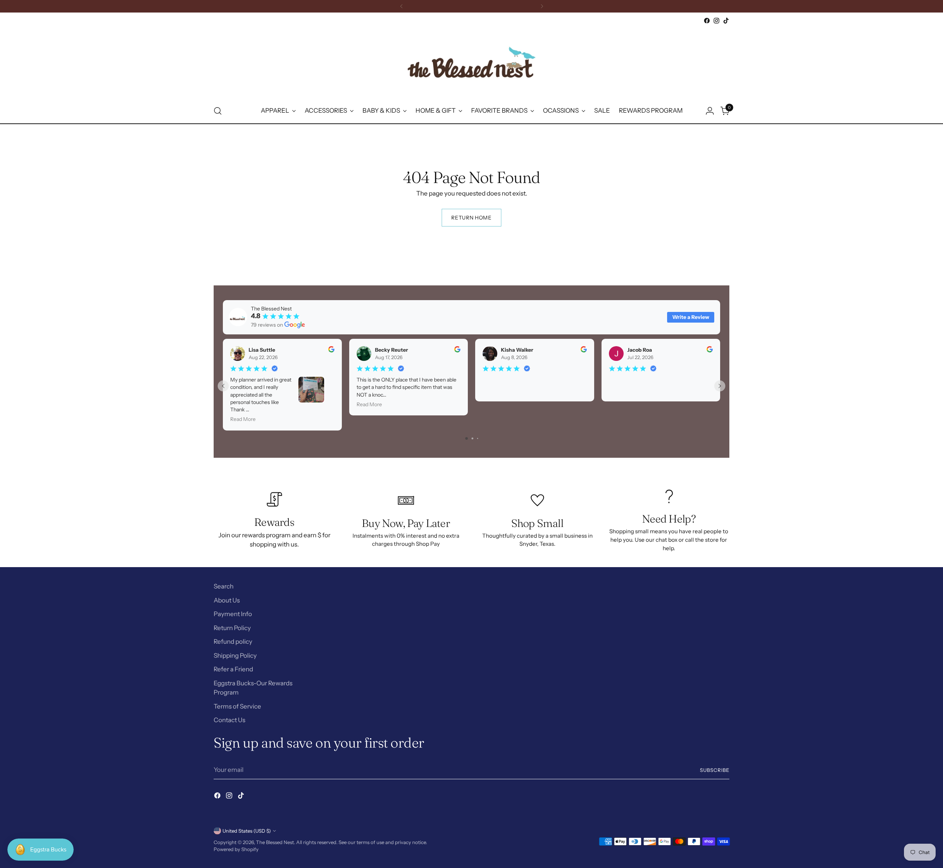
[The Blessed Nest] (471, 62)
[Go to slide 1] (466, 438)
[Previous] (401, 6)
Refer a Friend (233, 669)
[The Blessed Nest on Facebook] (707, 20)
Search (224, 586)
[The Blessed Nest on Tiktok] (726, 20)
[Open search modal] (217, 110)
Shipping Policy (235, 655)
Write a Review (690, 317)
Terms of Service (237, 706)
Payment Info (233, 614)
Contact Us (229, 720)
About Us (227, 600)
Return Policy (232, 628)
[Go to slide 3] (477, 438)
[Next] (542, 6)
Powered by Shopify (236, 849)
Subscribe (714, 770)
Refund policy (233, 641)
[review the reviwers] (331, 350)
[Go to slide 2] (472, 438)
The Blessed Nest (275, 842)
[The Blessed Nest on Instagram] (716, 20)
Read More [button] (243, 419)
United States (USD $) (246, 831)
